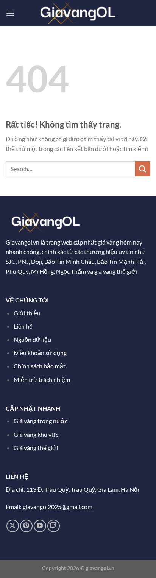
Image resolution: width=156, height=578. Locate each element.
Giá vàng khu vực (36, 434)
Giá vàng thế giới (36, 447)
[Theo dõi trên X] (12, 526)
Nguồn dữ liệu (33, 339)
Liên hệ (23, 326)
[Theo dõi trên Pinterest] (26, 526)
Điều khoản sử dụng (41, 352)
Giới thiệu (27, 312)
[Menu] (10, 13)
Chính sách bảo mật (40, 365)
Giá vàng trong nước (40, 420)
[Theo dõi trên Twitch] (53, 526)
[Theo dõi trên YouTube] (40, 526)
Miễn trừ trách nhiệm (42, 379)
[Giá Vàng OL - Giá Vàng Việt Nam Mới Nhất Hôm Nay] (78, 13)
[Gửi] (142, 168)
